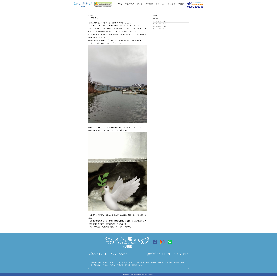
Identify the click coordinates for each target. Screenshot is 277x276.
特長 (120, 4)
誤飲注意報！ (156, 18)
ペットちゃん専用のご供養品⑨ (159, 23)
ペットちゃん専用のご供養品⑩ (159, 21)
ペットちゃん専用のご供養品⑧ (159, 26)
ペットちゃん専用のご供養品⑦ (159, 29)
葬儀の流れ (129, 4)
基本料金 (149, 4)
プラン (140, 4)
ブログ (181, 4)
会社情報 (172, 4)
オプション (160, 4)
